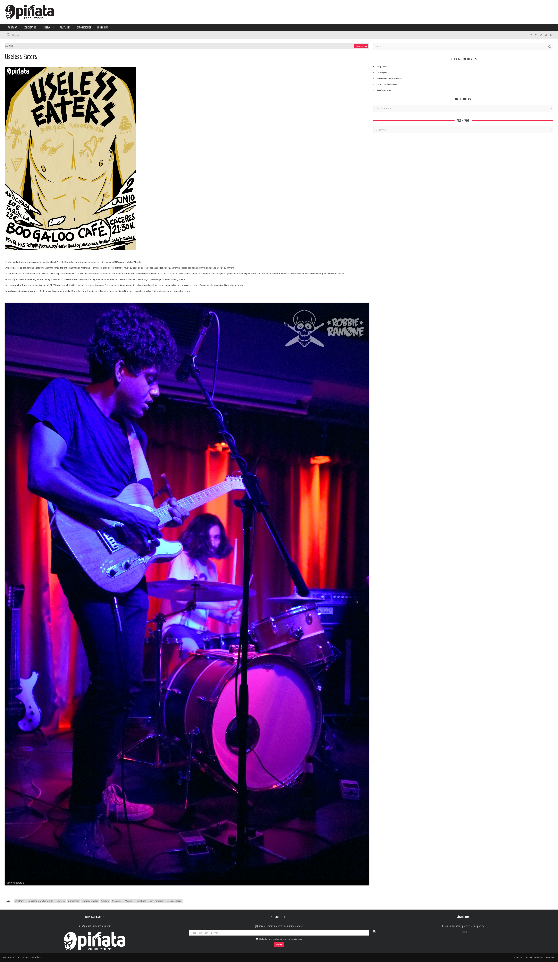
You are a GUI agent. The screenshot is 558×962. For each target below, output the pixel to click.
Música (128, 865)
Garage (105, 865)
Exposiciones (84, 27)
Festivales (48, 27)
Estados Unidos (90, 865)
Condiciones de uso (523, 922)
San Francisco (156, 865)
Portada (12, 27)
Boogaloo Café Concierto (40, 865)
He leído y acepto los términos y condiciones (280, 903)
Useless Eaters (174, 865)
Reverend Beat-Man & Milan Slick (389, 78)
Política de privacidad (544, 922)
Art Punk (19, 865)
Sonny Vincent (382, 66)
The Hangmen (382, 72)
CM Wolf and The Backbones (387, 84)
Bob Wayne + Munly (384, 90)
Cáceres (61, 865)
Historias (102, 27)
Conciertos (30, 27)
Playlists (65, 27)
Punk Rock (141, 865)
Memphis (116, 865)
